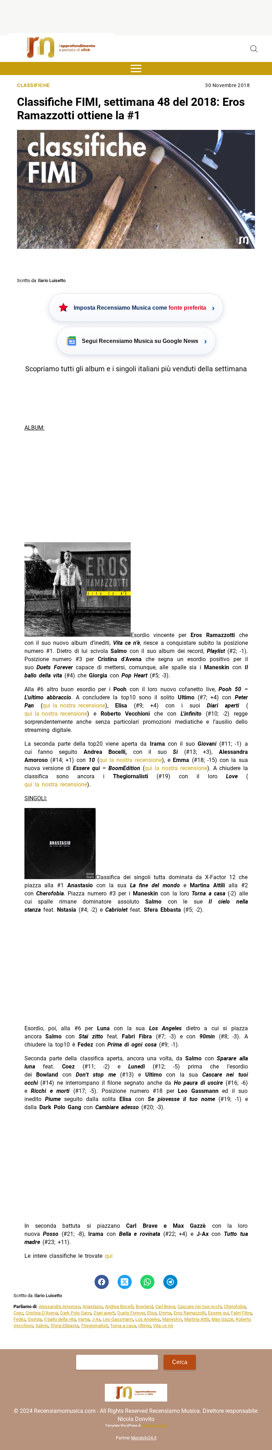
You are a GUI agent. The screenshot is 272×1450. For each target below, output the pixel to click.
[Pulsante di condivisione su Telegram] (170, 1282)
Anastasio (93, 1306)
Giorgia (35, 1319)
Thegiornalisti (94, 1325)
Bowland (144, 1306)
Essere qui (218, 1313)
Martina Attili (196, 1319)
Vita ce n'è (163, 1325)
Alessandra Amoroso (59, 1306)
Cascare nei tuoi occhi (199, 1306)
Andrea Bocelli (119, 1306)
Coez (18, 1313)
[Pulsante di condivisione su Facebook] (102, 1282)
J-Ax (96, 1319)
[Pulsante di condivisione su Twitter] (125, 1282)
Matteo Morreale (154, 1425)
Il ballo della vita (60, 1319)
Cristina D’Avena (42, 1313)
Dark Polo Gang (75, 1313)
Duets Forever (131, 1313)
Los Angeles (147, 1319)
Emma (165, 1313)
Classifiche (33, 85)
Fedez (19, 1319)
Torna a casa (123, 1325)
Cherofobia (235, 1306)
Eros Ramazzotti (190, 1313)
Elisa (152, 1313)
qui (109, 1256)
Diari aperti (104, 1313)
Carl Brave (165, 1306)
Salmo (41, 1325)
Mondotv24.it (144, 1437)
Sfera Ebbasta (64, 1325)
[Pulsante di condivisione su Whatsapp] (147, 1282)
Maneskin (172, 1319)
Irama (84, 1319)
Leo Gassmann (118, 1319)
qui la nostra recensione (73, 705)
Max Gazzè (222, 1319)
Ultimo (144, 1325)
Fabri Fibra (241, 1313)
